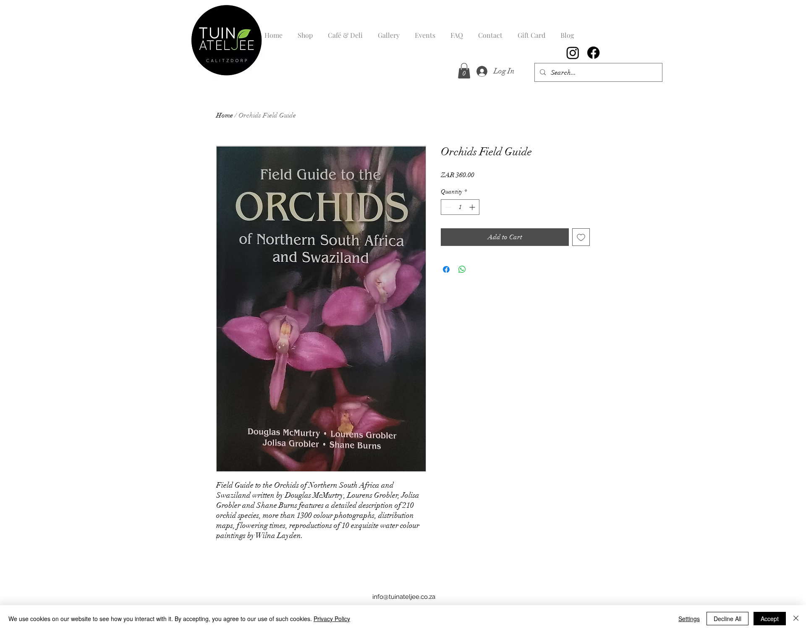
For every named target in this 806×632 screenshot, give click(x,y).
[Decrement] (447, 207)
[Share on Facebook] (446, 269)
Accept (770, 618)
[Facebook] (593, 52)
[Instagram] (573, 52)
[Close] (796, 618)
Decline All (727, 618)
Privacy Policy (332, 618)
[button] (464, 70)
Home (224, 115)
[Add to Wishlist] (581, 237)
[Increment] (473, 207)
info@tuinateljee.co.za (403, 597)
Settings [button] (689, 618)
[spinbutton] (460, 207)
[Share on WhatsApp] (462, 269)
